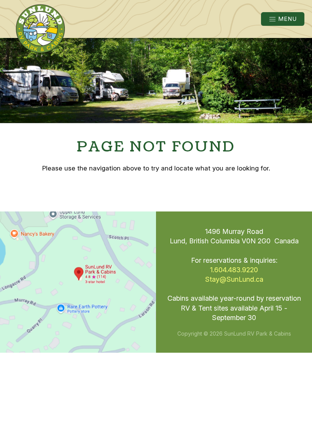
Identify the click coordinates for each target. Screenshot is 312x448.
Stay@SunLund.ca (234, 279)
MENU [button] (287, 19)
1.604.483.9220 (234, 270)
